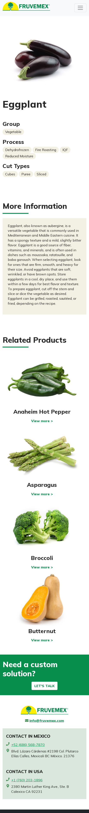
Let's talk (44, 686)
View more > (42, 421)
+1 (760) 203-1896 (27, 780)
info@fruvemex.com (46, 720)
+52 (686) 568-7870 (28, 744)
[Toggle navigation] (80, 7)
